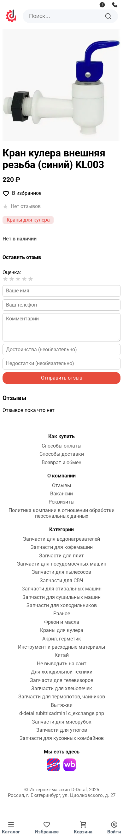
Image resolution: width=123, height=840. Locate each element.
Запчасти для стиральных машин (62, 589)
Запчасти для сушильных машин (61, 597)
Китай (62, 655)
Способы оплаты (61, 446)
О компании (61, 476)
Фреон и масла (61, 622)
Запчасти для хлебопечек (61, 688)
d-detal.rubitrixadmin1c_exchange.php (61, 713)
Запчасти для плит (61, 556)
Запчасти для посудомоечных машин (61, 564)
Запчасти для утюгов (61, 730)
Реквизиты (61, 502)
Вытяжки (62, 705)
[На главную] (11, 16)
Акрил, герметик (61, 639)
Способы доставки (61, 454)
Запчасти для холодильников (61, 605)
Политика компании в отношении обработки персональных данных (61, 513)
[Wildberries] (69, 764)
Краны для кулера (28, 220)
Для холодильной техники (61, 672)
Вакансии (61, 494)
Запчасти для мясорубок (61, 722)
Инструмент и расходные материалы (61, 647)
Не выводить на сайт (61, 664)
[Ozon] (53, 764)
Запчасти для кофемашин (62, 547)
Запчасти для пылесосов (61, 572)
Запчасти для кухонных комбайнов (62, 738)
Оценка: (12, 272)
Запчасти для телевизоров (61, 680)
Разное (61, 614)
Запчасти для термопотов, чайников (61, 697)
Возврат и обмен (61, 462)
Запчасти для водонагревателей (61, 539)
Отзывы (61, 485)
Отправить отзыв (61, 378)
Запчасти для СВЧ (61, 580)
